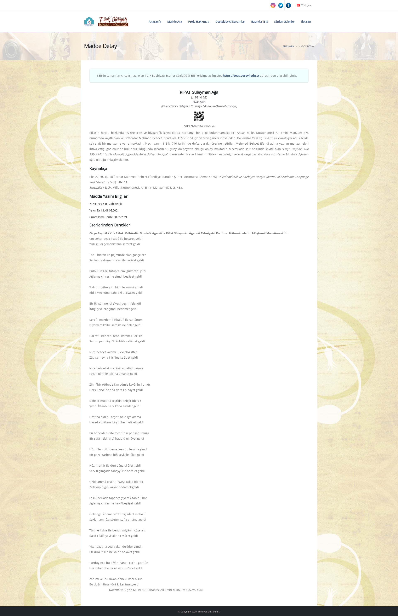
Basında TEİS (259, 21)
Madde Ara (174, 21)
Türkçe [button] (305, 5)
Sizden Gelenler (284, 21)
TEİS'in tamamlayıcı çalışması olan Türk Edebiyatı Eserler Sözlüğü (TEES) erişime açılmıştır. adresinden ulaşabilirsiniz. (197, 75)
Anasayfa (155, 21)
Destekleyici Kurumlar (230, 21)
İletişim (306, 21)
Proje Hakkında (198, 21)
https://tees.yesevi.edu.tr (241, 75)
